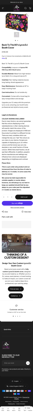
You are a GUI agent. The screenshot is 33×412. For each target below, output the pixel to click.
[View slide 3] (17, 316)
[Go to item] (15, 40)
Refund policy (8, 401)
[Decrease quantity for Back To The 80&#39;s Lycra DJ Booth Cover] (4, 197)
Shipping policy (11, 403)
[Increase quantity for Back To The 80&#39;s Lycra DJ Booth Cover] (12, 197)
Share (6, 211)
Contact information (20, 403)
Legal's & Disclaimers (9, 115)
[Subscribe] (28, 363)
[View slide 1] (13, 316)
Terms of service (24, 401)
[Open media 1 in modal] (28, 15)
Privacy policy (16, 401)
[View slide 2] (15, 316)
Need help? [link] (27, 211)
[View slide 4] (20, 316)
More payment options (17, 207)
